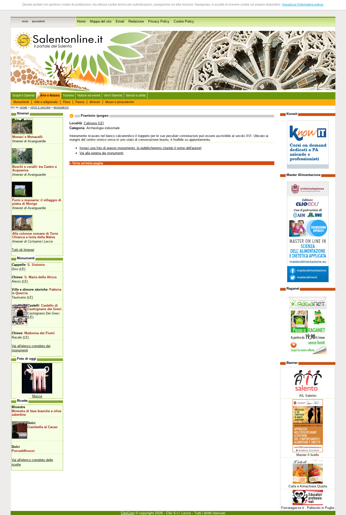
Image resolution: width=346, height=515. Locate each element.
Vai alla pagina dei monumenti (101, 153)
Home (81, 21)
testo (25, 21)
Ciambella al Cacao (42, 427)
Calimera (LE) (94, 123)
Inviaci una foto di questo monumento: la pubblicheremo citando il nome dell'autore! (141, 148)
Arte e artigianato (46, 102)
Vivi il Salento (113, 95)
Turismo (68, 95)
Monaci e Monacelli (27, 137)
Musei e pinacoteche (119, 102)
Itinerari (95, 102)
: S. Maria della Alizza (34, 277)
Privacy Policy (158, 21)
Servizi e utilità (136, 95)
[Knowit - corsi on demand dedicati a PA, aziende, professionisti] (308, 167)
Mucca (37, 396)
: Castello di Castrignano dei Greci (44, 307)
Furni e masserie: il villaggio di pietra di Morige (36, 202)
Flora (66, 102)
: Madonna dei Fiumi (33, 333)
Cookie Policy (184, 21)
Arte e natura (40, 107)
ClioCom (127, 513)
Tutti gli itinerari (23, 250)
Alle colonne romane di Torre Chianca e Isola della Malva (35, 235)
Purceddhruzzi (23, 451)
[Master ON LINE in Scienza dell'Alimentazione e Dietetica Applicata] (308, 281)
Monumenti (21, 102)
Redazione (136, 21)
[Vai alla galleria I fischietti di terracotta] (37, 392)
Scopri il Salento (23, 95)
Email (120, 21)
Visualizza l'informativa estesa (302, 4)
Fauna (79, 102)
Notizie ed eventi (88, 95)
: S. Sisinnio (28, 265)
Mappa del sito (100, 21)
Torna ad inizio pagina (87, 163)
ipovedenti (38, 21)
